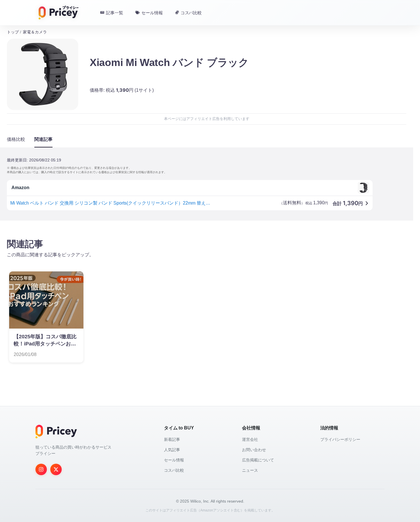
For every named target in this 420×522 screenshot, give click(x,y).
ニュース (250, 470)
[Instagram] (41, 469)
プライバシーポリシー (340, 439)
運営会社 (250, 439)
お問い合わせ (254, 449)
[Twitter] (56, 469)
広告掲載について (258, 460)
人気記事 (172, 449)
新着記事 (172, 439)
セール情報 (174, 460)
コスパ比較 (174, 470)
